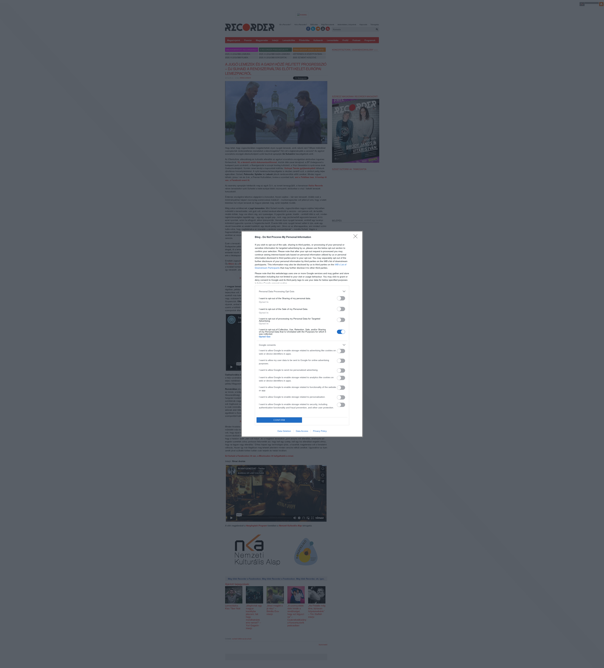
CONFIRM (279, 420)
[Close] (356, 237)
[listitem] (302, 291)
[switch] (341, 298)
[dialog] (302, 334)
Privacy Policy (320, 431)
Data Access (302, 431)
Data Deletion (284, 431)
